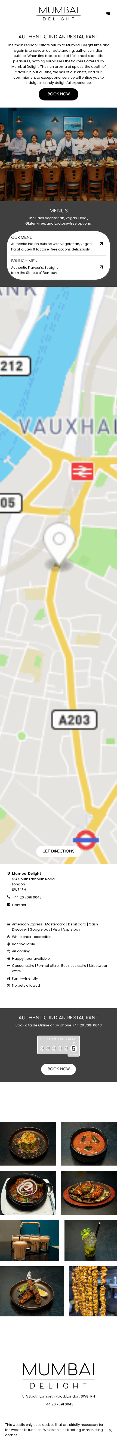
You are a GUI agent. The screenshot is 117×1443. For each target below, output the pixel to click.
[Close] (110, 1430)
